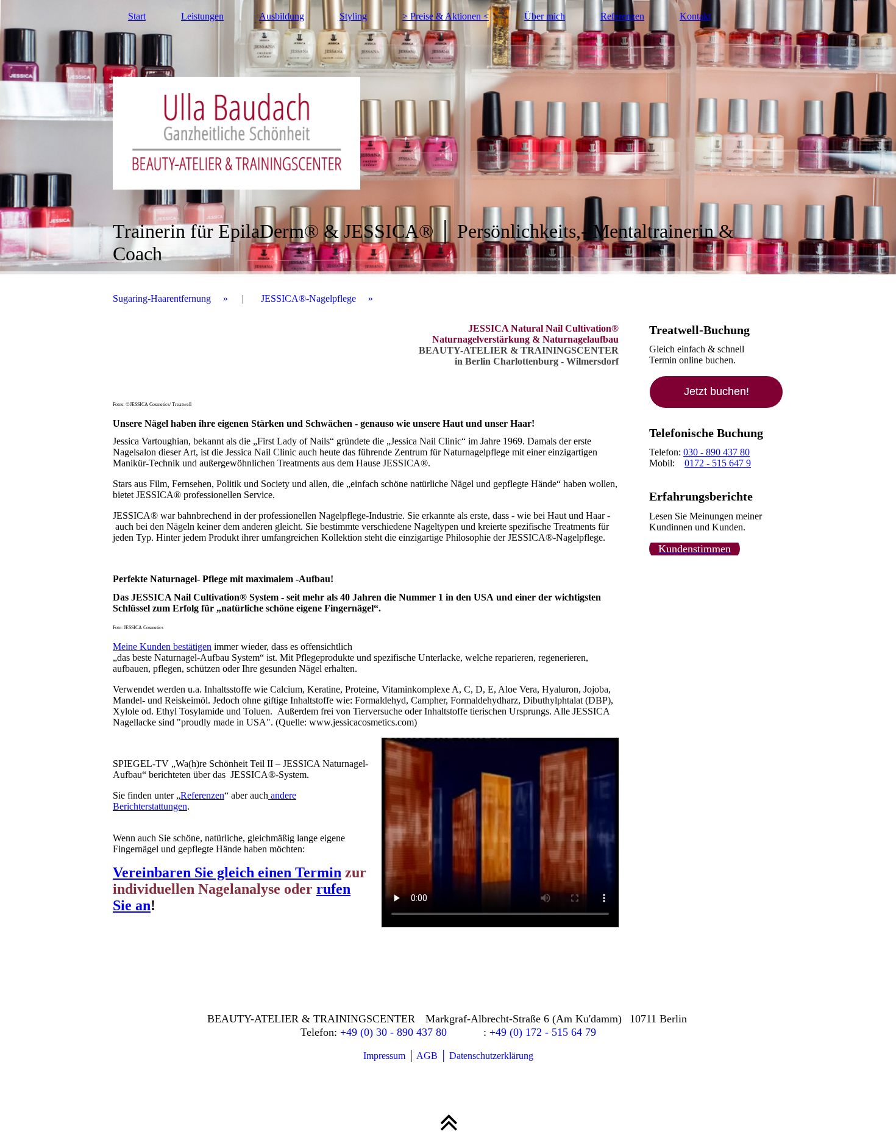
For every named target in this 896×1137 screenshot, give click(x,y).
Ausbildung (281, 16)
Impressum (384, 1055)
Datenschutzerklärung (491, 1055)
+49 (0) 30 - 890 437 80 (393, 1032)
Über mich (544, 16)
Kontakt (695, 16)
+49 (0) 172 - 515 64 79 (542, 1032)
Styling (353, 16)
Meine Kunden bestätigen (162, 646)
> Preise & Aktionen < (445, 16)
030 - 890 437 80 (716, 452)
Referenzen (622, 16)
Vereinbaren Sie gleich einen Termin (227, 872)
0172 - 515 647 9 (717, 463)
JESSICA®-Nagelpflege (308, 298)
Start (137, 16)
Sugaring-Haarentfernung (162, 298)
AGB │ (432, 1055)
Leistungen (202, 16)
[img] (448, 137)
